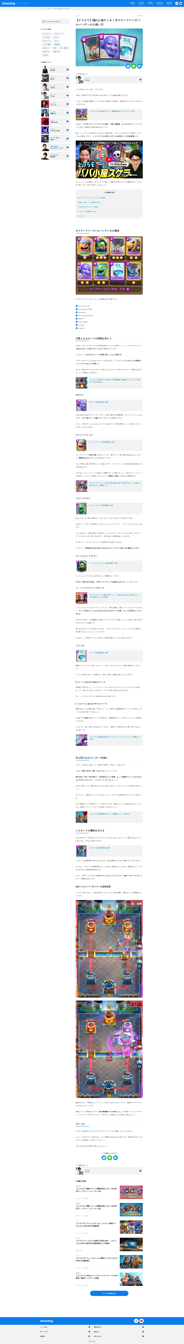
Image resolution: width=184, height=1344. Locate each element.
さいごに (80, 216)
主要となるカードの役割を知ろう (89, 202)
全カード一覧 (150, 3)
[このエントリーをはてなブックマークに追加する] (139, 66)
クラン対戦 (46, 37)
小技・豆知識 (63, 48)
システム (55, 37)
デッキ (56, 41)
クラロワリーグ (59, 34)
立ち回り (45, 55)
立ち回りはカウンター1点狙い (88, 207)
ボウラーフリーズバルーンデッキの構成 (91, 198)
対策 (54, 48)
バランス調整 (46, 44)
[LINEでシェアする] (133, 66)
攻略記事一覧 (141, 3)
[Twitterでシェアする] (128, 66)
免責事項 (42, 1336)
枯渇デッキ (46, 51)
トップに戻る (132, 3)
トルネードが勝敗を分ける (86, 211)
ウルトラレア (46, 34)
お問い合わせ (159, 3)
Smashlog (8, 3)
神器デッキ (56, 51)
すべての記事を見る (109, 1293)
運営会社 (96, 1331)
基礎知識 (57, 44)
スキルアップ (46, 41)
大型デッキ (46, 48)
